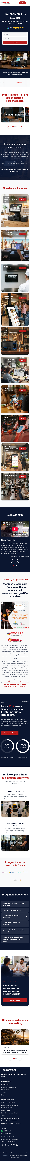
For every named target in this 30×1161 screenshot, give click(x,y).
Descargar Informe (10, 733)
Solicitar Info (15, 1000)
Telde (3, 1115)
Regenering (20, 719)
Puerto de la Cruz (6, 1108)
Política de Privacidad (21, 1155)
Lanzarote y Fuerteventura (9, 1121)
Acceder (5, 1155)
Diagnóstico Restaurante (8, 1087)
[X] (5, 1145)
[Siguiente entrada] (19, 1058)
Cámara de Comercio (15, 682)
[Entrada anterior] (10, 1058)
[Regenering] (24, 702)
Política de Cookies (15, 1157)
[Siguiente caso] (17, 561)
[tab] (13, 126)
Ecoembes (22, 686)
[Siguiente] (21, 126)
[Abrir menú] (27, 2)
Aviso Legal (12, 1155)
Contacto (22, 2)
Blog (2, 1095)
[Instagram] (8, 1145)
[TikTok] (11, 1145)
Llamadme (15, 42)
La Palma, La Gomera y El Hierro (11, 1123)
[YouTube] (14, 1145)
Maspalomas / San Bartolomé (10, 1118)
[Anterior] (8, 126)
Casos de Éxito (5, 1090)
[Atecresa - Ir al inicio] (9, 2)
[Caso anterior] (12, 561)
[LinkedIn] (17, 1145)
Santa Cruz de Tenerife (8, 1102)
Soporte (3, 1092)
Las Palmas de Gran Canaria (9, 1113)
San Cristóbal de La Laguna (9, 1105)
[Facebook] (2, 1145)
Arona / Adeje (5, 1110)
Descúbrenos (5, 1084)
